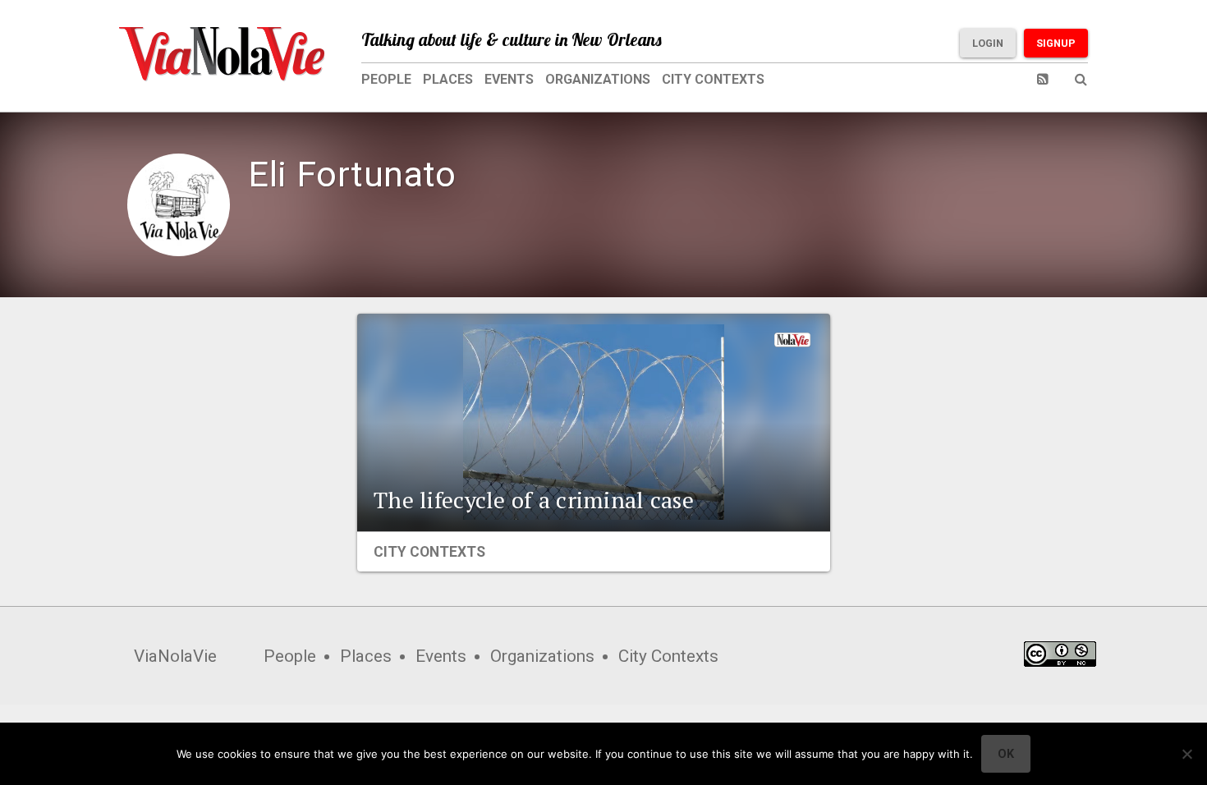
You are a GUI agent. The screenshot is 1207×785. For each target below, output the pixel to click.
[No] (1186, 754)
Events (509, 79)
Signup (1056, 43)
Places (448, 79)
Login (987, 43)
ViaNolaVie (175, 656)
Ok (1006, 753)
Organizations (597, 79)
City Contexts (713, 79)
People (386, 79)
